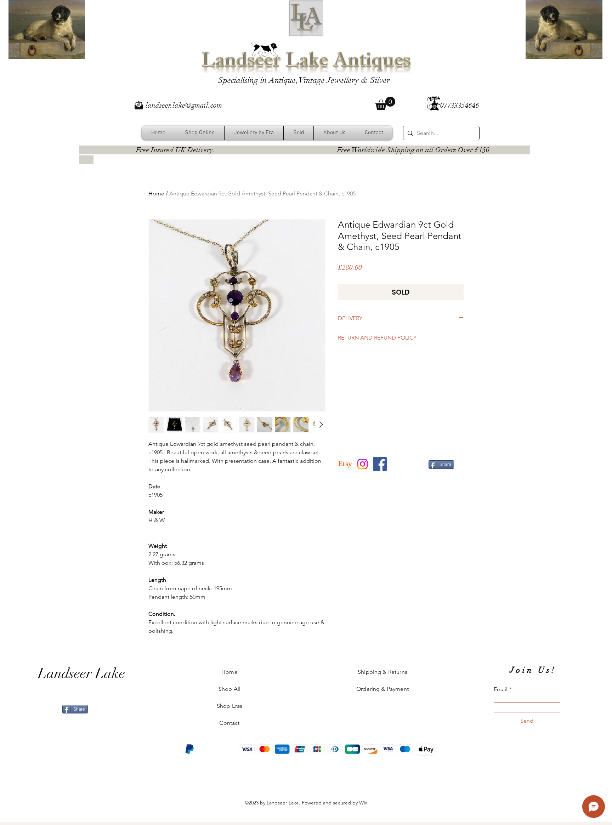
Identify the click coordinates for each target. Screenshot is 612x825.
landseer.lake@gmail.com (184, 105)
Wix (363, 803)
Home (156, 193)
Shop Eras (229, 705)
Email (501, 689)
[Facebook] (380, 464)
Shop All (229, 688)
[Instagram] (362, 464)
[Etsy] (345, 464)
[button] (385, 103)
